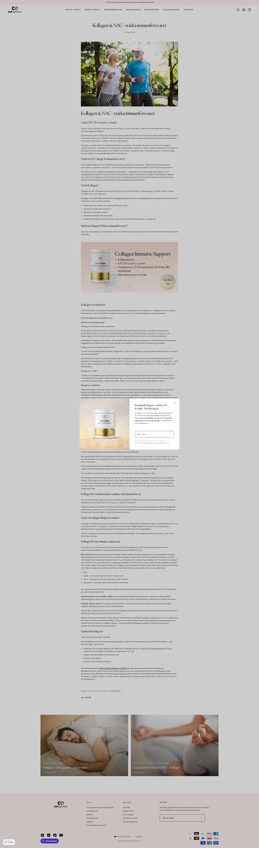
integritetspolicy (148, 443)
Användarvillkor (160, 443)
